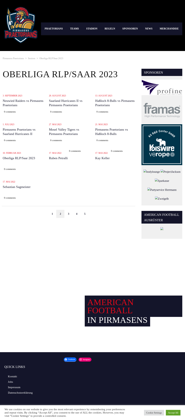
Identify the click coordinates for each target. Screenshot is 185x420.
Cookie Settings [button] (154, 412)
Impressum (14, 387)
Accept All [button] (173, 412)
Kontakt (12, 376)
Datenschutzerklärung (20, 392)
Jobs (10, 381)
